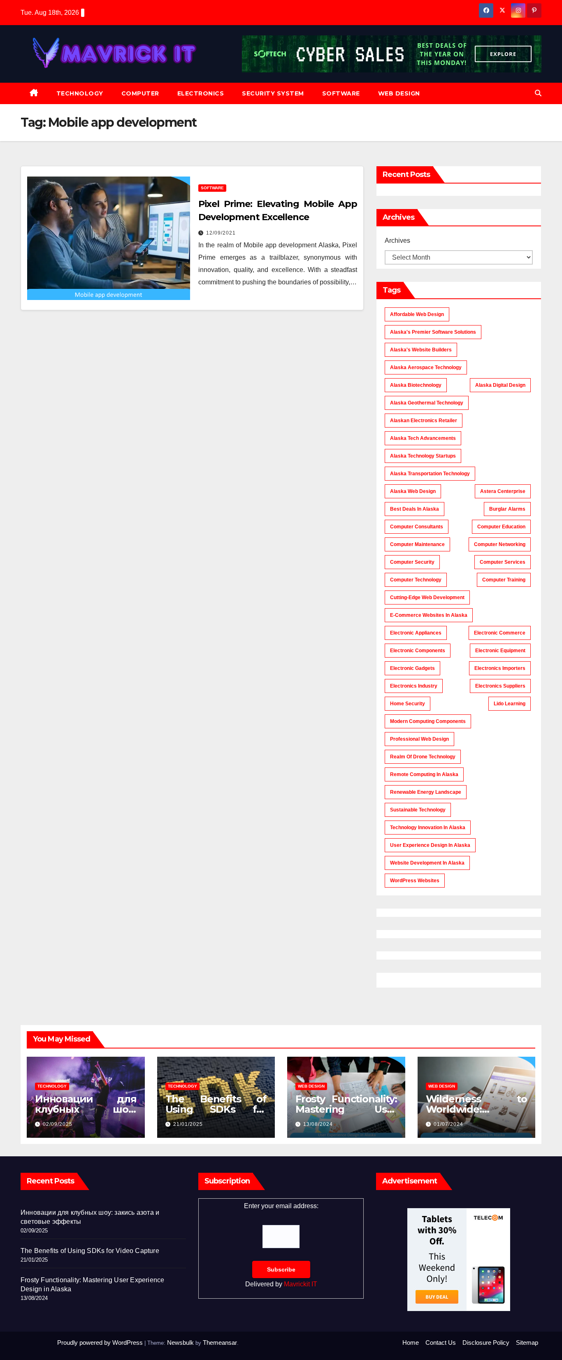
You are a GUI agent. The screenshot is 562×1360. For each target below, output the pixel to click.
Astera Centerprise (502, 491)
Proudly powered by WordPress (100, 1342)
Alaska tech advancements (423, 438)
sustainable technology (418, 810)
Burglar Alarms (507, 509)
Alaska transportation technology (430, 474)
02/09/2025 (57, 1124)
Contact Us (440, 1342)
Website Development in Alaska (427, 863)
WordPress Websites (414, 880)
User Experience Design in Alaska (430, 845)
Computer (140, 93)
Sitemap (527, 1342)
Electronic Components (417, 650)
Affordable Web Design (417, 314)
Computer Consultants (416, 527)
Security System (273, 93)
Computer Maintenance (417, 544)
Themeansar (220, 1342)
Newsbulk (180, 1342)
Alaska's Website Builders (421, 350)
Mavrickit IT (300, 1284)
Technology (79, 93)
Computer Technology (415, 580)
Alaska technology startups (423, 456)
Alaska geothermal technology (426, 403)
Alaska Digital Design (500, 385)
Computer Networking (499, 544)
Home (410, 1342)
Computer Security (412, 562)
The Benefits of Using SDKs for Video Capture (216, 1109)
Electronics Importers (499, 668)
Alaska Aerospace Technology (426, 367)
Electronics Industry (413, 686)
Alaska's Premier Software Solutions (433, 332)
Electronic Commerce (499, 633)
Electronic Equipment (500, 650)
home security (407, 704)
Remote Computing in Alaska (424, 774)
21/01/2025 (188, 1124)
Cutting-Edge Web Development (427, 597)
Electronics (200, 93)
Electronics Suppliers (500, 686)
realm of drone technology (422, 757)
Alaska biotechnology (415, 385)
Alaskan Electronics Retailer (423, 420)
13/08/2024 (318, 1124)
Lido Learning (509, 704)
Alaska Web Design (413, 491)
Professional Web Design (419, 739)
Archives (397, 240)
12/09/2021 (221, 233)
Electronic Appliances (415, 633)
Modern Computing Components (428, 721)
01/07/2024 (448, 1124)
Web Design (399, 93)
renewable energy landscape (425, 792)
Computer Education (501, 527)
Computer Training (503, 580)
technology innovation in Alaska (427, 827)
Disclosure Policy (485, 1342)
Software (341, 93)
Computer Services (502, 562)
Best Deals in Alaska (414, 509)
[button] (538, 93)
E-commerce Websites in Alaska (428, 615)
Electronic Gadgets (412, 668)
